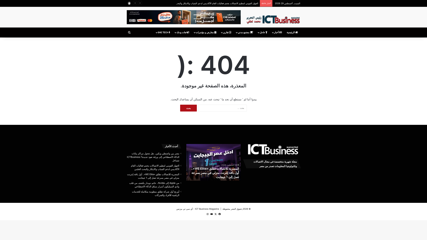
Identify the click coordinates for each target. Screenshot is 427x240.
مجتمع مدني (244, 32)
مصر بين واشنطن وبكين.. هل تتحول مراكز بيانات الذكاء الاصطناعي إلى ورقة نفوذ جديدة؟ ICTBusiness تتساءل (153, 157)
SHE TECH (163, 32)
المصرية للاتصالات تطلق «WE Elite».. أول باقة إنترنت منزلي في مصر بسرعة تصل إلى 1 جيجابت (215, 173)
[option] (213, 162)
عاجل (263, 32)
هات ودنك (181, 32)
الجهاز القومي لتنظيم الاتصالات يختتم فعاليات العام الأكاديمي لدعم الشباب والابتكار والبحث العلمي (213, 3)
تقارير (226, 32)
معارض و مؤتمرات (205, 32)
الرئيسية (291, 32)
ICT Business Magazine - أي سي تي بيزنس (197, 209)
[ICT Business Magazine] (273, 18)
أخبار (276, 32)
